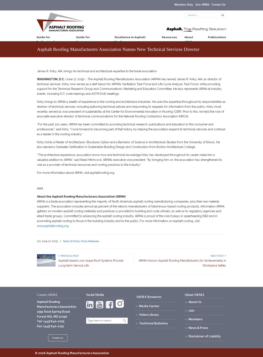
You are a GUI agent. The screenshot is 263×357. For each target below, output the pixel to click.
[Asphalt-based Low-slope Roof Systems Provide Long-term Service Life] (46, 265)
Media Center (149, 306)
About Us (194, 302)
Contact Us (218, 4)
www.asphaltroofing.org (53, 226)
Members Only (183, 4)
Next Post (218, 255)
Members (195, 319)
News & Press (71, 241)
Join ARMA (202, 4)
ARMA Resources (148, 297)
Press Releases (90, 241)
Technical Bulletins (153, 323)
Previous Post (69, 255)
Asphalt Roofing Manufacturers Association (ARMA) (61, 22)
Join (191, 310)
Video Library (149, 314)
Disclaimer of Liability (204, 336)
